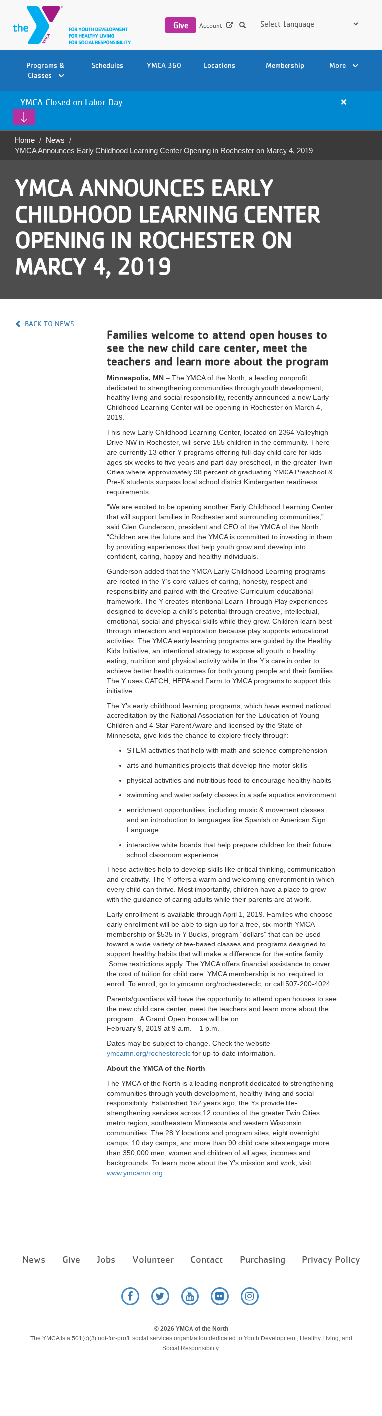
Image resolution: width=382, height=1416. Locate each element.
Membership (285, 65)
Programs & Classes (45, 70)
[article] (191, 110)
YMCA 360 (164, 65)
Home (25, 140)
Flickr (220, 1296)
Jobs (106, 1259)
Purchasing (262, 1259)
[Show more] (24, 117)
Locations (219, 65)
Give (180, 25)
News (55, 140)
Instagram (250, 1296)
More (338, 65)
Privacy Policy (331, 1259)
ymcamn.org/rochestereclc (149, 1053)
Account (210, 25)
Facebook (130, 1296)
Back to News (49, 323)
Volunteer (153, 1259)
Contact (207, 1259)
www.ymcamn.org (135, 1173)
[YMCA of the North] (69, 25)
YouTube (190, 1296)
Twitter (160, 1296)
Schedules (107, 65)
